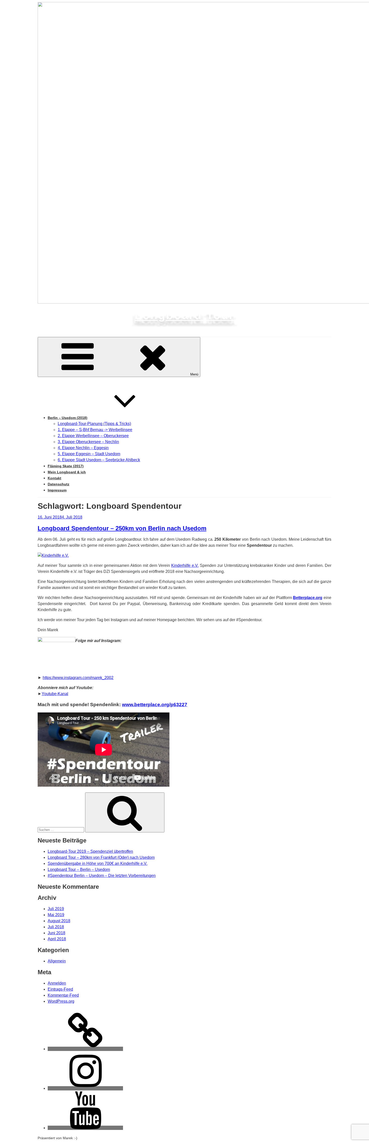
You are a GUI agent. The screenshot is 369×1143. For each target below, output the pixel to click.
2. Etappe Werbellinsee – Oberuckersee (93, 436)
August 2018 (59, 921)
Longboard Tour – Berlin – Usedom (79, 869)
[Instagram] (85, 1088)
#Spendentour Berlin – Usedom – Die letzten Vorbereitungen (102, 875)
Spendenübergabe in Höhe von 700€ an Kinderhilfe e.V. (97, 863)
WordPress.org (61, 1001)
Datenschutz (58, 484)
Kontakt (54, 478)
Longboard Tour (184, 315)
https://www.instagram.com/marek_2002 (78, 677)
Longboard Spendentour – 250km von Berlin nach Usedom (122, 528)
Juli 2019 (56, 909)
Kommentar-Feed (63, 995)
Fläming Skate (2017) (66, 466)
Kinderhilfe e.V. (185, 565)
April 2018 (57, 939)
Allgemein (57, 961)
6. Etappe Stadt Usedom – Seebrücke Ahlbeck (99, 460)
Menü (194, 374)
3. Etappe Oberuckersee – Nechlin (88, 442)
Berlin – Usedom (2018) (67, 418)
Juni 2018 (56, 933)
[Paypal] (85, 1049)
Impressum (57, 490)
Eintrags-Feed (60, 989)
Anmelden (57, 983)
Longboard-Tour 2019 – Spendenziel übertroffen (90, 851)
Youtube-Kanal (55, 694)
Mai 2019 (56, 915)
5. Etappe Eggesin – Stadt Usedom (89, 454)
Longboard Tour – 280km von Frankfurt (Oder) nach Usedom (101, 857)
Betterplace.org (307, 598)
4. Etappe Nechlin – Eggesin (83, 448)
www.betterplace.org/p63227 (154, 704)
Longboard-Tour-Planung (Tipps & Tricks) (94, 423)
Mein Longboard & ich (67, 472)
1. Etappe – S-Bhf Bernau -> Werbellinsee (95, 430)
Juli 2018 (56, 927)
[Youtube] (85, 1128)
